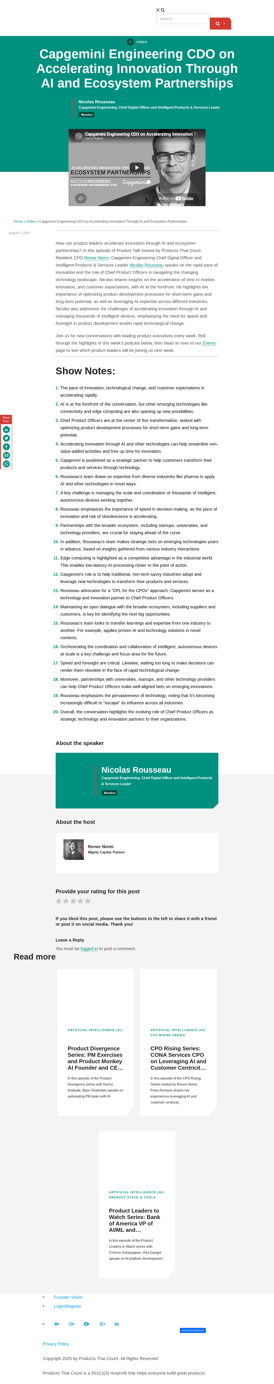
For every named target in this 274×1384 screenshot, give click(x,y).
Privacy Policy (56, 1344)
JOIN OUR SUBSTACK (193, 1330)
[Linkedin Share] (6, 429)
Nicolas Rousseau (147, 265)
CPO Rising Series (167, 1035)
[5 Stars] (88, 902)
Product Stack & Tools (132, 1197)
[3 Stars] (73, 902)
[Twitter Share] (6, 438)
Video (31, 221)
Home (18, 221)
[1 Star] (59, 902)
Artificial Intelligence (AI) (95, 1030)
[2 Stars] (66, 902)
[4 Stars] (80, 902)
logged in (89, 948)
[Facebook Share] (6, 446)
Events (208, 343)
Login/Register (67, 1306)
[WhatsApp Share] (6, 463)
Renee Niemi (96, 257)
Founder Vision (68, 1297)
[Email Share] (6, 455)
